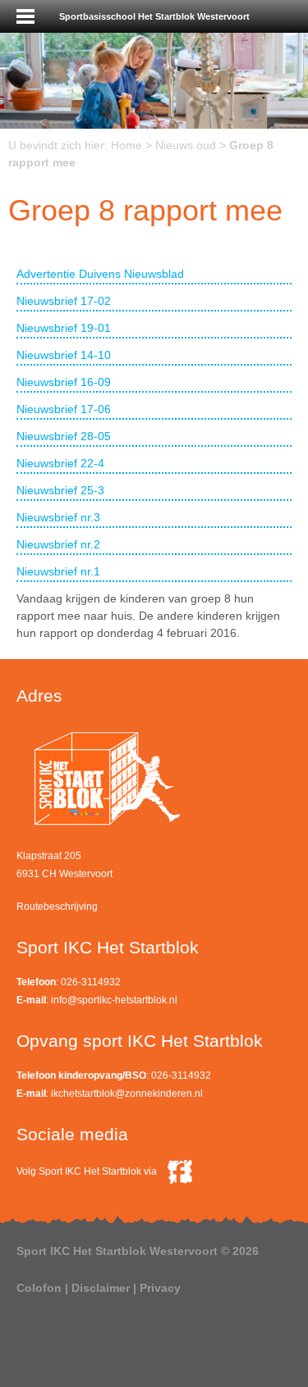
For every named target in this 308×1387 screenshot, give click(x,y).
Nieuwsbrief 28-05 (63, 436)
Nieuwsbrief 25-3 (60, 490)
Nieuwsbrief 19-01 (63, 327)
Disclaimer (100, 1287)
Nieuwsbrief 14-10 (63, 355)
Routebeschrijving (57, 906)
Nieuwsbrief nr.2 (58, 544)
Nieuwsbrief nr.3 (58, 517)
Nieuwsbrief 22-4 (60, 463)
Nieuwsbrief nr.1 (58, 571)
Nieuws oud (185, 145)
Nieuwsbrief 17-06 (63, 409)
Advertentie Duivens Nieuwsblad (100, 273)
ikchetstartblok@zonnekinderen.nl (127, 1093)
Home (126, 145)
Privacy (160, 1287)
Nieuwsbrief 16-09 (63, 382)
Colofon (39, 1287)
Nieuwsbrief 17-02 (63, 300)
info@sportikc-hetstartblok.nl (114, 1000)
